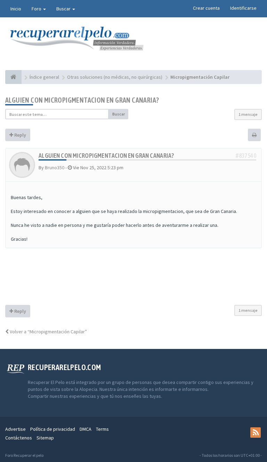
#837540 (246, 155)
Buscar (64, 9)
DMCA (85, 429)
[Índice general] (13, 77)
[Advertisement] (133, 280)
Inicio (15, 9)
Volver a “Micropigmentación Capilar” (48, 331)
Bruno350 (54, 167)
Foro (37, 9)
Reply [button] (19, 135)
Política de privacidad (52, 429)
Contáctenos (18, 438)
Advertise (15, 429)
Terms (102, 429)
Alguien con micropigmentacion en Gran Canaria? (82, 100)
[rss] (255, 432)
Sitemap (45, 438)
